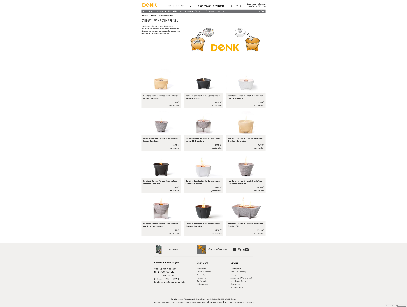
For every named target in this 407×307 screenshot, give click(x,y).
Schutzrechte (249, 302)
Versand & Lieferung (238, 271)
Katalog (233, 274)
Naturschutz (201, 277)
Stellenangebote (202, 284)
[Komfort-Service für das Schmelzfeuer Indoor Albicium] (246, 81)
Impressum (156, 302)
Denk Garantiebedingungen (234, 302)
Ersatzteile (210, 11)
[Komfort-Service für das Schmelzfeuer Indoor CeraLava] (203, 81)
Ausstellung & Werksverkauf (241, 277)
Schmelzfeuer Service (238, 281)
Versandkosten (401, 306)
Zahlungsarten (236, 268)
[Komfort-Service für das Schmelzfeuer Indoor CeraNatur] (161, 81)
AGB (194, 302)
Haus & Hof (172, 11)
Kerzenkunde (235, 284)
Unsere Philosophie (204, 271)
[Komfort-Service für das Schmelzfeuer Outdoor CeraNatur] (246, 123)
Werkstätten (201, 268)
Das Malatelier (202, 281)
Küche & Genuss (186, 11)
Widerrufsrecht (202, 302)
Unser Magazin (204, 6)
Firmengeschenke (237, 287)
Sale (224, 11)
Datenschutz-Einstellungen (181, 302)
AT (238, 6)
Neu (218, 11)
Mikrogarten (161, 11)
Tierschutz (199, 11)
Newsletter (218, 6)
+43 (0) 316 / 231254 (165, 268)
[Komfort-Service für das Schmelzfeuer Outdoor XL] (246, 209)
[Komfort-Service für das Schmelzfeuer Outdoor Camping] (203, 209)
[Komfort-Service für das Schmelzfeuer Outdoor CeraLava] (161, 166)
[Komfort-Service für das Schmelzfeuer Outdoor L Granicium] (161, 209)
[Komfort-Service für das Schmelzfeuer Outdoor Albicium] (203, 166)
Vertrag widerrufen (216, 302)
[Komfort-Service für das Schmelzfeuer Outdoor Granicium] (246, 166)
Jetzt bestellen (174, 105)
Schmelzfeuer (148, 11)
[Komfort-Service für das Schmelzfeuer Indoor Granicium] (161, 123)
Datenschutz (166, 302)
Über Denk (202, 262)
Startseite (144, 15)
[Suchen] (190, 5)
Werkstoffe (201, 274)
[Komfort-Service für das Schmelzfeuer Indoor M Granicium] (203, 123)
